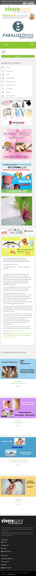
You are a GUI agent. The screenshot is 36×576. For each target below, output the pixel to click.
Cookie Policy (31, 3)
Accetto (24, 3)
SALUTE (8, 67)
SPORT (8, 74)
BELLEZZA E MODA (11, 82)
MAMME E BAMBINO (7, 558)
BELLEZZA (5, 555)
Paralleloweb (11, 574)
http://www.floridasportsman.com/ (23, 333)
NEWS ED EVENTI (10, 96)
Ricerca (18, 56)
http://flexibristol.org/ (25, 335)
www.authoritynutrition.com (11, 335)
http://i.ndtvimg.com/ (9, 337)
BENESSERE (9, 71)
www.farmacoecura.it (17, 331)
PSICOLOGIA (9, 89)
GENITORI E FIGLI (10, 85)
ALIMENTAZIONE (10, 78)
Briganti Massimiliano (24, 267)
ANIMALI (8, 92)
